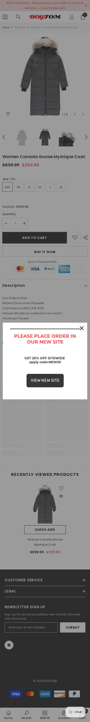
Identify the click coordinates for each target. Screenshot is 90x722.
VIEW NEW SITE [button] (45, 380)
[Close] (81, 328)
